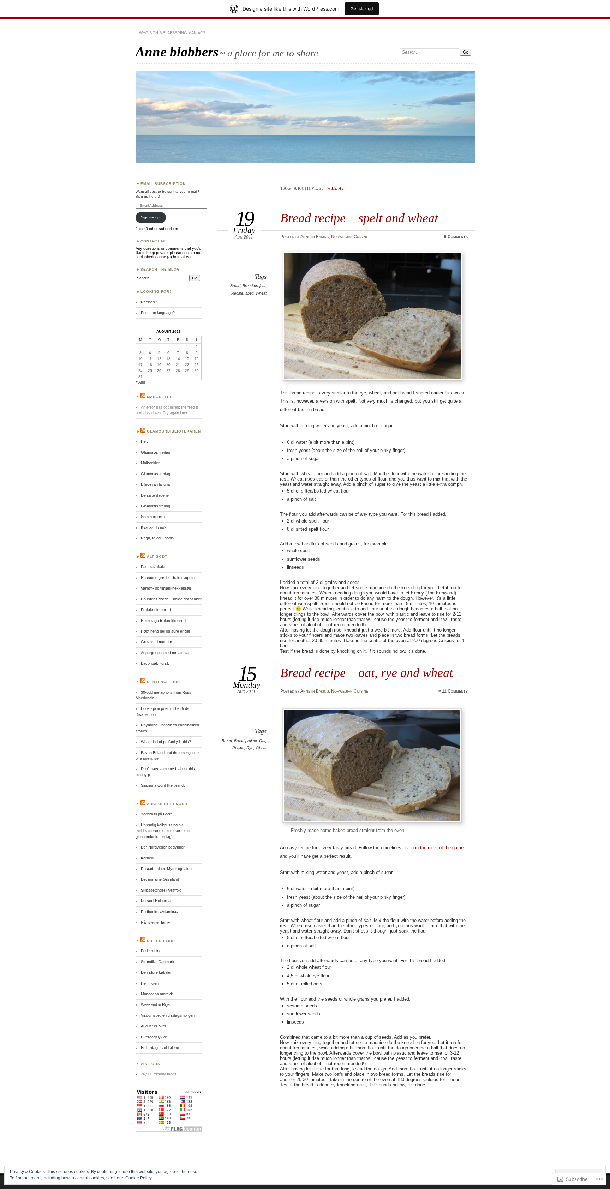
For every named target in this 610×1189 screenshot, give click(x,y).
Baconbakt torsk (155, 663)
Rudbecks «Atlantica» (159, 912)
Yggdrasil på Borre (157, 814)
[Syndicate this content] (142, 397)
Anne (305, 236)
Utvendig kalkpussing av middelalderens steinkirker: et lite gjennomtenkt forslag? (163, 831)
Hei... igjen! (150, 983)
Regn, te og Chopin (157, 538)
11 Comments (455, 691)
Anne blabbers (177, 51)
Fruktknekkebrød (156, 610)
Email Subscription (163, 184)
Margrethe (160, 397)
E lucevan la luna (155, 484)
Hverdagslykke (154, 1037)
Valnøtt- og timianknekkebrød (166, 588)
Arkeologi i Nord (167, 804)
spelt (249, 293)
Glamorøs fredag (155, 452)
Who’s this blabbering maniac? (172, 33)
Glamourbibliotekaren (174, 431)
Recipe (237, 293)
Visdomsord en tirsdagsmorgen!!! (169, 1015)
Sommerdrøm (153, 516)
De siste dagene (155, 495)
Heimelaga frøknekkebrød (163, 620)
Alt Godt (157, 557)
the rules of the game (442, 847)
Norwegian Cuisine (349, 236)
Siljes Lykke (162, 941)
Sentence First (165, 682)
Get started (362, 8)
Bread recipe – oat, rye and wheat (366, 672)
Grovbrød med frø (156, 642)
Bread (235, 286)
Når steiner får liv (155, 922)
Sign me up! (151, 217)
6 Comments (456, 236)
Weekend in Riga (155, 1004)
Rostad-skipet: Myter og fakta (166, 869)
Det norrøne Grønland (160, 879)
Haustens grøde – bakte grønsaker (171, 599)
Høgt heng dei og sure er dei (165, 631)
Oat (262, 740)
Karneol (147, 858)
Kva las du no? (153, 527)
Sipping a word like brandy (163, 785)
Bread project (254, 286)
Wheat (261, 293)
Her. (144, 441)
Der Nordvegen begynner (163, 847)
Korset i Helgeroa (156, 901)
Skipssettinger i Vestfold (161, 890)
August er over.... (155, 1026)
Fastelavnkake (153, 567)
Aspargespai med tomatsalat (165, 653)
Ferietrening (151, 951)
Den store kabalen (156, 972)
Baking (322, 236)
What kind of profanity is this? (166, 742)
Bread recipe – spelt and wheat (359, 218)
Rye (249, 748)
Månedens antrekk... (158, 994)
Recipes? (149, 302)
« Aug (140, 382)
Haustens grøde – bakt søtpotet (168, 577)
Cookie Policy (138, 1178)
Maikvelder (150, 463)
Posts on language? (158, 312)
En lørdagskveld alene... (161, 1047)
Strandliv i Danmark (157, 962)
